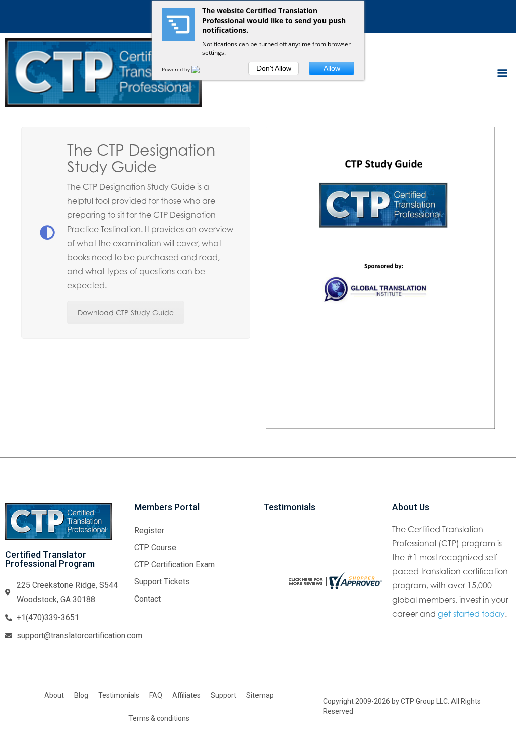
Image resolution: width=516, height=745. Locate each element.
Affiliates (186, 695)
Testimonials (118, 695)
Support (223, 695)
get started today (471, 614)
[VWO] (201, 69)
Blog (81, 695)
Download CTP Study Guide (126, 312)
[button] (502, 72)
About (54, 695)
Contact (147, 599)
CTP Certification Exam (174, 564)
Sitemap (260, 695)
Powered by (176, 69)
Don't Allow (273, 68)
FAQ (155, 695)
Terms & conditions (158, 718)
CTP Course (155, 547)
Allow (332, 68)
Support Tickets (162, 581)
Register (149, 530)
